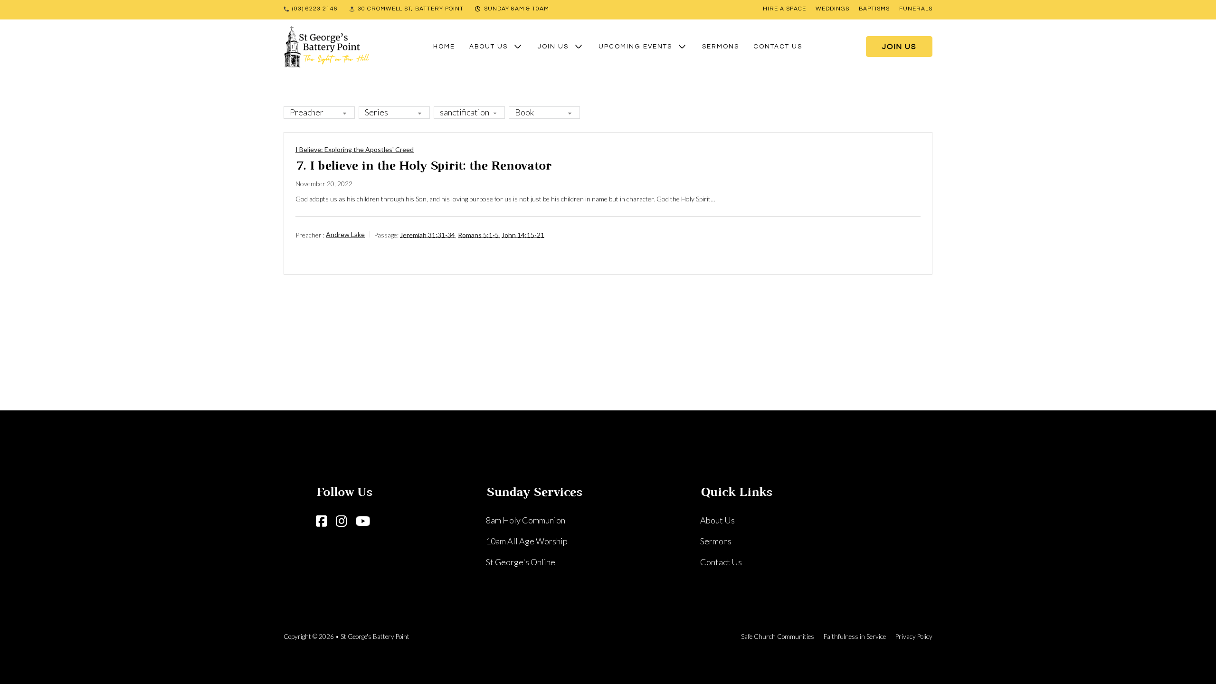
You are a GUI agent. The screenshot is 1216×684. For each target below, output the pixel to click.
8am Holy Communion (525, 520)
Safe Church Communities (777, 636)
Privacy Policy (913, 636)
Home (444, 46)
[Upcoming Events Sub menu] (682, 46)
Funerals (915, 9)
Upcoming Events (635, 46)
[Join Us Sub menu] (578, 46)
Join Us (553, 46)
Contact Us (777, 46)
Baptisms (874, 9)
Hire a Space (784, 9)
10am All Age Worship (527, 541)
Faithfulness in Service (855, 636)
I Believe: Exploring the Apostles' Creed (354, 149)
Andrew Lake (345, 234)
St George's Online (520, 562)
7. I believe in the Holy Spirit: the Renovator (423, 166)
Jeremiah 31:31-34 (427, 234)
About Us (488, 46)
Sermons (720, 46)
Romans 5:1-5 (478, 234)
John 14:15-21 (523, 234)
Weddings (832, 9)
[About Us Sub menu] (517, 46)
